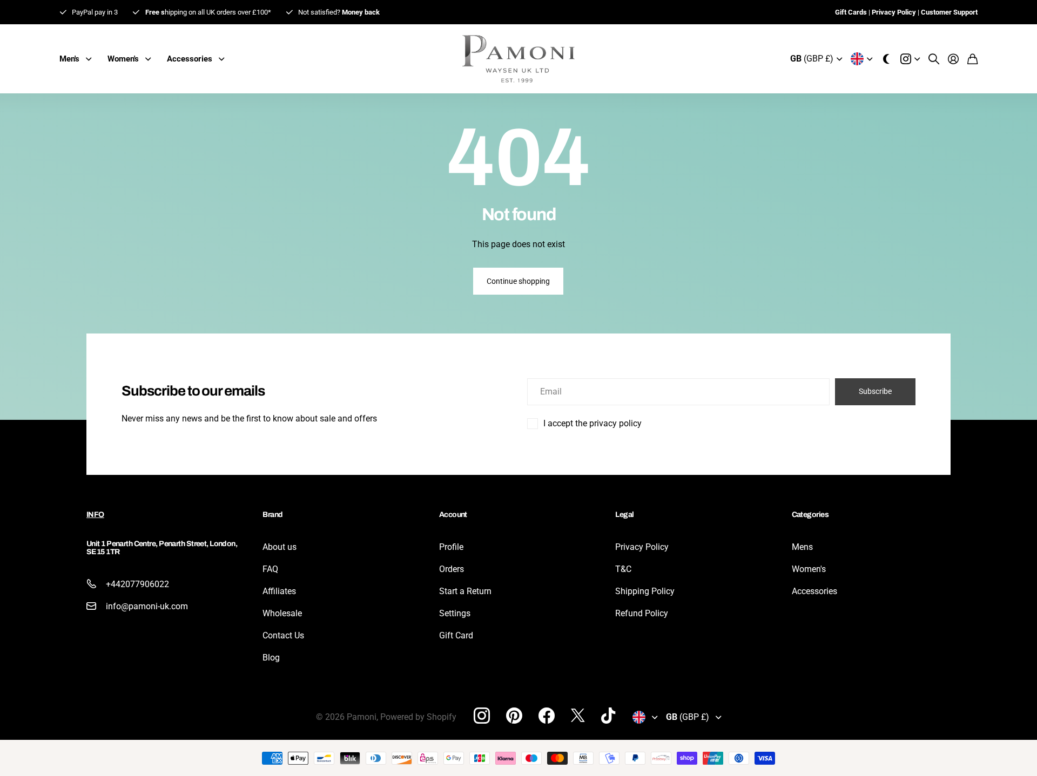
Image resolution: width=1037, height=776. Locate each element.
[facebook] (546, 715)
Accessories (814, 591)
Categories (810, 514)
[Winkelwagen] (972, 59)
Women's (809, 569)
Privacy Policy (642, 547)
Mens (802, 547)
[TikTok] (608, 715)
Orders (451, 569)
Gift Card (456, 635)
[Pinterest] (514, 715)
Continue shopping (518, 281)
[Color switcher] (886, 59)
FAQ (270, 569)
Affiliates (279, 591)
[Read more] (910, 59)
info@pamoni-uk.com (147, 606)
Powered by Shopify (418, 717)
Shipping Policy (645, 591)
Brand (272, 514)
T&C (623, 569)
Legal (624, 514)
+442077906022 (137, 584)
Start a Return (465, 591)
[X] (578, 715)
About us (279, 547)
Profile (451, 547)
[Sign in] (953, 59)
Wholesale (282, 613)
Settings (454, 613)
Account (453, 514)
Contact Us (283, 635)
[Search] (933, 59)
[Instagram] (482, 715)
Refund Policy (641, 613)
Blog (271, 657)
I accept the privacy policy (592, 423)
